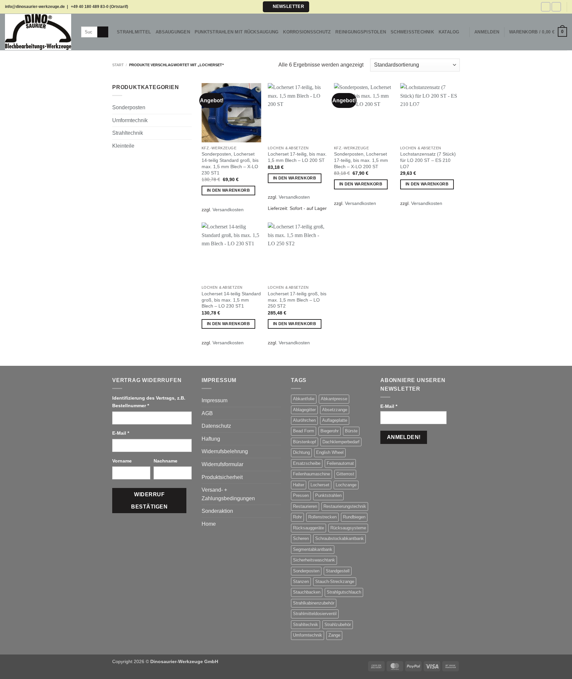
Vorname (122, 460)
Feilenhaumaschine (311, 473)
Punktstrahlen (328, 495)
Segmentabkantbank (312, 549)
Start (118, 65)
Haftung (211, 439)
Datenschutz (216, 426)
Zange (334, 635)
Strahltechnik (127, 133)
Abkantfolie (303, 398)
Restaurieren (305, 506)
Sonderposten (128, 107)
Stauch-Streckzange (334, 581)
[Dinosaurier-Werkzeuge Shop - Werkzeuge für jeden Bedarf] (38, 32)
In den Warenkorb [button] (228, 190)
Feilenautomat (340, 463)
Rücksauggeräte (308, 527)
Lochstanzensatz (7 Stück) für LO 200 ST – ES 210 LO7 (428, 160)
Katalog (449, 31)
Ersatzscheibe (306, 463)
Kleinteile (123, 146)
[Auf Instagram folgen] (556, 7)
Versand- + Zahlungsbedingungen (228, 494)
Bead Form (303, 430)
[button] (286, 6)
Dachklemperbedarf (340, 441)
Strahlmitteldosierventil (315, 613)
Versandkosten (228, 209)
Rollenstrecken (322, 516)
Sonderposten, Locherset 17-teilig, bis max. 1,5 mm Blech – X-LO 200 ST (361, 160)
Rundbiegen (354, 516)
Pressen (301, 495)
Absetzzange (334, 409)
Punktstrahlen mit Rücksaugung (236, 31)
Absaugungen (173, 31)
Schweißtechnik (412, 31)
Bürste (351, 430)
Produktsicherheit (222, 477)
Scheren (301, 538)
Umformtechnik (130, 120)
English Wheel (330, 452)
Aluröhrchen (304, 420)
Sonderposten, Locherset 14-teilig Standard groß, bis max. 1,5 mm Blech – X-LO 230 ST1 (230, 163)
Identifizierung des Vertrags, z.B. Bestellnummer (148, 401)
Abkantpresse (334, 398)
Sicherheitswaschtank (314, 560)
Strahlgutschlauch (344, 592)
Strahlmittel (134, 31)
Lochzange (346, 484)
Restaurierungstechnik (344, 506)
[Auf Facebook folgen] (545, 7)
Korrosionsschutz (307, 31)
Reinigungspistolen (360, 31)
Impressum (214, 400)
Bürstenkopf (304, 441)
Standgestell (338, 570)
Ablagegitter (304, 409)
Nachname (166, 460)
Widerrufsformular (222, 464)
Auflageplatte (334, 420)
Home (209, 524)
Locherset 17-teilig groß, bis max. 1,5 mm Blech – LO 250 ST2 (297, 300)
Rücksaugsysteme (348, 527)
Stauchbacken (306, 592)
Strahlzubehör (337, 624)
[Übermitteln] (102, 32)
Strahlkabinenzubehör (313, 603)
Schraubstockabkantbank (339, 538)
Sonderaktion (217, 511)
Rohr (297, 516)
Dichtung (301, 452)
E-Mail (120, 433)
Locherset (319, 484)
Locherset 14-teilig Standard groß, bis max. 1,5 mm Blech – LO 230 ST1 (231, 300)
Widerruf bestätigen (149, 500)
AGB (207, 413)
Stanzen (301, 581)
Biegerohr (329, 430)
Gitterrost (345, 473)
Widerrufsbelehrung (225, 451)
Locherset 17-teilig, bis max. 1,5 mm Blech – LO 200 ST (297, 157)
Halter (298, 484)
